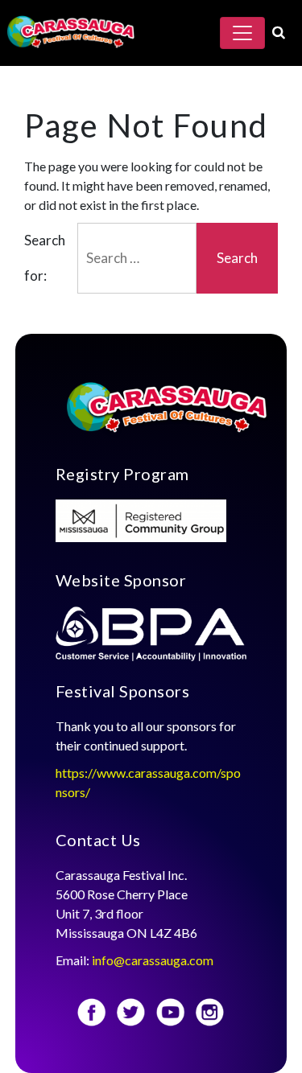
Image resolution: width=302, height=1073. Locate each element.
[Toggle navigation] (242, 33)
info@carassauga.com (154, 960)
